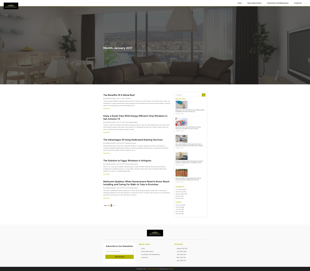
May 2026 (178, 211)
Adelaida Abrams (110, 98)
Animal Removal (180, 191)
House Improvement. (152, 269)
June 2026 (178, 209)
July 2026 (178, 207)
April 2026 (178, 213)
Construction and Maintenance (278, 3)
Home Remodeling (131, 122)
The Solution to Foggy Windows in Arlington (127, 160)
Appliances (178, 196)
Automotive (179, 198)
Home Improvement (254, 3)
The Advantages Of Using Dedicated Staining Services (133, 139)
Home (240, 3)
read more (106, 108)
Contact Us (298, 3)
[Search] (203, 95)
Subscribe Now (119, 257)
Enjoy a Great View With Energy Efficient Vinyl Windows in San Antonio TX (135, 117)
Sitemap (171, 269)
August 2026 (179, 205)
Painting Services (131, 143)
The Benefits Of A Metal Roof (119, 95)
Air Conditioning (180, 189)
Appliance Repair (180, 194)
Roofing (128, 98)
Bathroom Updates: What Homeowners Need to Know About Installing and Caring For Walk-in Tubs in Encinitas (136, 183)
